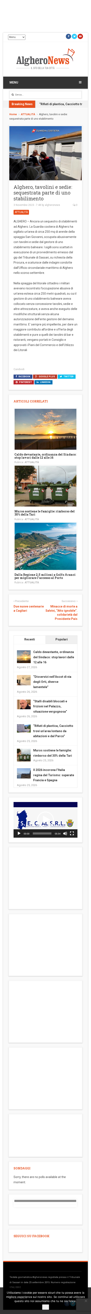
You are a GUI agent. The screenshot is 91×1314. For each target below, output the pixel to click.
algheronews (52, 205)
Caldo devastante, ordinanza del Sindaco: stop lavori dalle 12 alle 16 (45, 456)
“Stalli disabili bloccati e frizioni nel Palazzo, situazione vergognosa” (50, 706)
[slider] (42, 833)
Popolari (61, 639)
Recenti (29, 639)
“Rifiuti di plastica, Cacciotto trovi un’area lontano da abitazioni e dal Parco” (53, 731)
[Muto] (65, 833)
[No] (86, 1301)
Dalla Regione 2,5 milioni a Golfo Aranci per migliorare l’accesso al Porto (45, 576)
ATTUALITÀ (28, 114)
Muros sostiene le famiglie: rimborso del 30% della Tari (44, 512)
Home (13, 114)
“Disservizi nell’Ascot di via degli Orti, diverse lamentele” (52, 682)
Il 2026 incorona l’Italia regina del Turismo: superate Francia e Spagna (53, 775)
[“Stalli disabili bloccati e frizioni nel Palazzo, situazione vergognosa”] (24, 704)
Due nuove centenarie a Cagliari (29, 608)
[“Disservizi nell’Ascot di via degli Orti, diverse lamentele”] (24, 680)
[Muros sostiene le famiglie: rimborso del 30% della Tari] (45, 485)
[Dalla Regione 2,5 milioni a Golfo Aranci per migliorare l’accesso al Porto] (45, 546)
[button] (45, 819)
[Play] (19, 833)
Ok (45, 1307)
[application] (45, 820)
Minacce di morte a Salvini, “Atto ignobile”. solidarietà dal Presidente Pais (61, 612)
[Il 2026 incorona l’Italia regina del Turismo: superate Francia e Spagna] (24, 773)
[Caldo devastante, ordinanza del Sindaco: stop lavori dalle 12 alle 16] (45, 429)
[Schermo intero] (72, 833)
